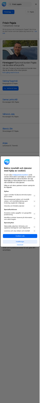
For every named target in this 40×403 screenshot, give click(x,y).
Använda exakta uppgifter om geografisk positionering (17, 214)
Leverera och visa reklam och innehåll (17, 231)
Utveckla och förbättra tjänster (14, 206)
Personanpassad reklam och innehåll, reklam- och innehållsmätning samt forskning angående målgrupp (16, 201)
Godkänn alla (20, 236)
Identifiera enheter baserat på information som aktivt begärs (18, 218)
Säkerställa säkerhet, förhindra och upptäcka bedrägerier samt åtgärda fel (17, 227)
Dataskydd (20, 245)
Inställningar (20, 241)
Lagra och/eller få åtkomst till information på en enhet (17, 195)
